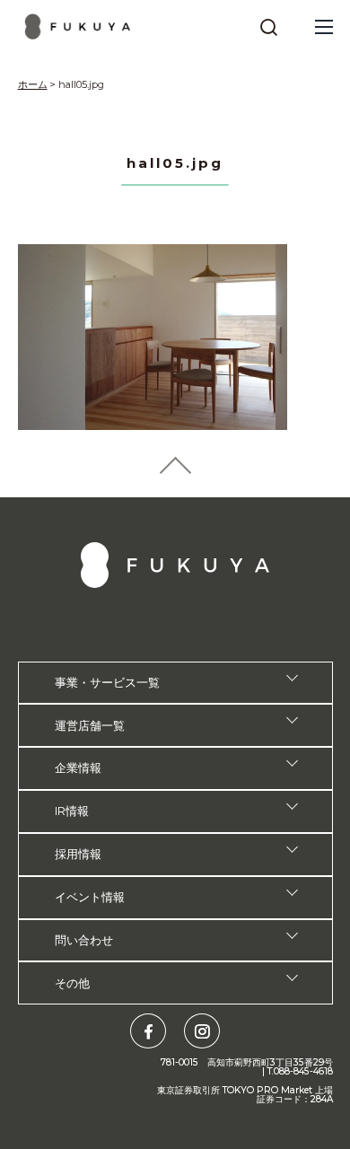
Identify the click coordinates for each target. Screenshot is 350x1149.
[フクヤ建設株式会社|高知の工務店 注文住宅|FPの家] (78, 26)
